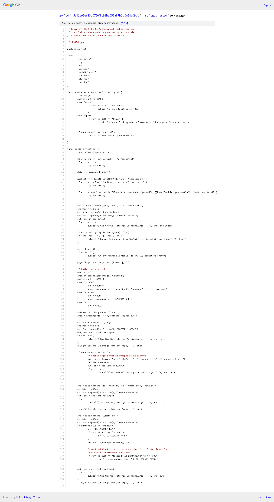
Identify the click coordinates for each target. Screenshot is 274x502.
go (61, 15)
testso (162, 15)
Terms (36, 497)
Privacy (27, 497)
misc (145, 15)
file (124, 23)
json (268, 497)
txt (261, 497)
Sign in (267, 5)
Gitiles (19, 497)
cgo (153, 15)
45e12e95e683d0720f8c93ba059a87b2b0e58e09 (104, 15)
